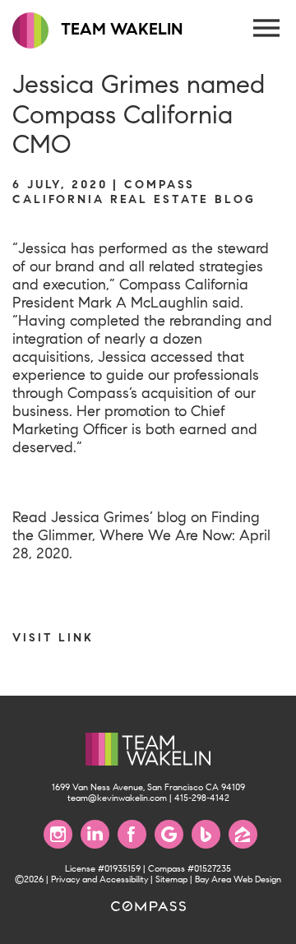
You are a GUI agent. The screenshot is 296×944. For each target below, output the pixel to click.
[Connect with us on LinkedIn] (95, 834)
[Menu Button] (267, 28)
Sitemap (171, 879)
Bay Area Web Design (238, 879)
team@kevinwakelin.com (117, 798)
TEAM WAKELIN (120, 29)
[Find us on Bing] (206, 834)
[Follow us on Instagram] (58, 834)
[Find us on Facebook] (132, 834)
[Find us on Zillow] (243, 834)
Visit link (53, 637)
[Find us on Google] (169, 834)
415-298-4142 (201, 798)
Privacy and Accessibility (99, 879)
